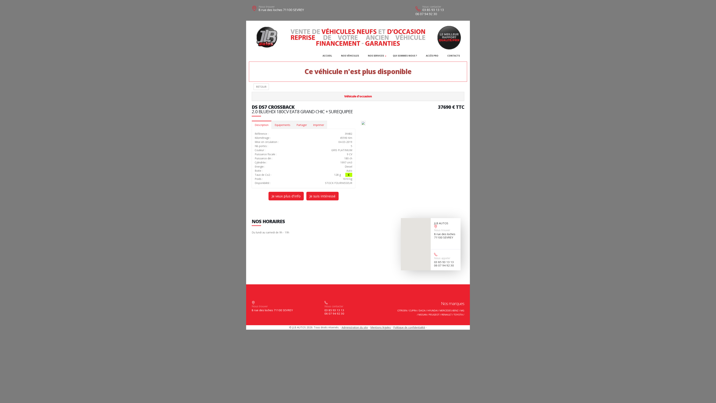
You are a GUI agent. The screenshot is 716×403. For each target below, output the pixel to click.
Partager (301, 125)
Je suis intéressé (322, 196)
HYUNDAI (433, 310)
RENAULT (447, 314)
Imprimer (318, 125)
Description (261, 125)
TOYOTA (458, 314)
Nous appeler (442, 258)
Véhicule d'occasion (358, 96)
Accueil (327, 55)
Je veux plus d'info (286, 196)
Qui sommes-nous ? (405, 55)
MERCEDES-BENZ (449, 310)
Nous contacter (431, 6)
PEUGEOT (434, 314)
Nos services (376, 55)
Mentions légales (380, 327)
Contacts (453, 55)
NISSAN (422, 314)
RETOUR (261, 86)
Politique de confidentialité (409, 327)
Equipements (282, 125)
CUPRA (413, 310)
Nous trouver (267, 6)
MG (462, 310)
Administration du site (355, 327)
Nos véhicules (350, 55)
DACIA (422, 310)
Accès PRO (432, 55)
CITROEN (402, 310)
